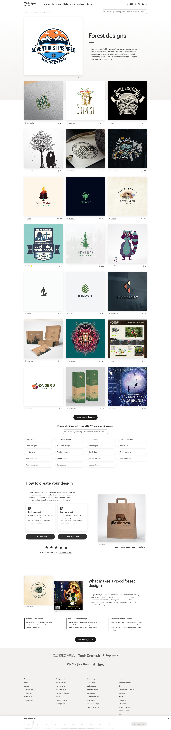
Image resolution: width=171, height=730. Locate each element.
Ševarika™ (72, 218)
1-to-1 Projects (60, 686)
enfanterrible (30, 123)
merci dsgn (72, 361)
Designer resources (124, 707)
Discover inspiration (62, 693)
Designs (41, 12)
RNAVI (113, 123)
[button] (168, 718)
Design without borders (126, 689)
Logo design (91, 682)
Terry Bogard (114, 313)
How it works (56, 4)
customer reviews (65, 552)
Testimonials (28, 696)
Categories (45, 4)
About (26, 682)
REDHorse (114, 171)
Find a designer (69, 4)
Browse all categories (94, 707)
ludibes (29, 218)
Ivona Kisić (30, 171)
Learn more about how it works (129, 547)
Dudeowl (29, 409)
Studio (89, 4)
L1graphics (114, 409)
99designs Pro (60, 703)
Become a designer (124, 682)
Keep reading (38, 627)
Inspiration (81, 4)
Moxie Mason (29, 606)
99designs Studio (61, 700)
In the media (28, 693)
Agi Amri (71, 171)
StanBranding (31, 361)
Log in (144, 4)
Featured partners (124, 711)
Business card (91, 686)
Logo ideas (122, 700)
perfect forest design (99, 59)
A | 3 (81, 77)
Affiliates (121, 696)
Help (120, 714)
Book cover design (93, 703)
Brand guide (91, 693)
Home (26, 12)
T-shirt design (91, 700)
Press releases (28, 689)
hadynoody (72, 123)
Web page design (92, 689)
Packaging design (93, 696)
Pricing (58, 696)
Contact (26, 686)
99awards (121, 693)
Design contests (61, 682)
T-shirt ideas (122, 703)
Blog (119, 686)
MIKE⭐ (29, 266)
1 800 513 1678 (134, 4)
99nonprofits (28, 700)
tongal (112, 361)
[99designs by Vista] (30, 4)
